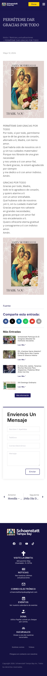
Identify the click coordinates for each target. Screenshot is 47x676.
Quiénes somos (18, 647)
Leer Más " (22, 345)
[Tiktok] (33, 543)
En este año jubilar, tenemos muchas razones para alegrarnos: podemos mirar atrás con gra (29, 369)
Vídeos (31, 647)
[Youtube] (26, 543)
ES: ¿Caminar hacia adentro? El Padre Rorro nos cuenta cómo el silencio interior (29, 353)
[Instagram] (20, 543)
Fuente (7, 305)
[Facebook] (14, 543)
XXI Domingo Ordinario (27, 382)
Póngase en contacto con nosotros (23, 654)
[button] (43, 4)
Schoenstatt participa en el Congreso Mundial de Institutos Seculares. (28, 339)
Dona (34, 4)
